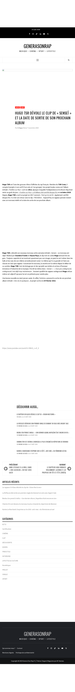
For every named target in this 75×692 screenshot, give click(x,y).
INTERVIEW (6, 556)
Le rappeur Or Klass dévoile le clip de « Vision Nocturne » (36, 414)
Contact (19, 648)
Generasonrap (37, 46)
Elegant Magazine (48, 661)
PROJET (5, 570)
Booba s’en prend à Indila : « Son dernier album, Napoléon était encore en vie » (43, 432)
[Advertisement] (37, 13)
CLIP (22, 107)
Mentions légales (8, 653)
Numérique (6, 565)
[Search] (68, 60)
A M (20, 417)
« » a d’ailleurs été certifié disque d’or (38, 192)
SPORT (4, 579)
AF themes (60, 661)
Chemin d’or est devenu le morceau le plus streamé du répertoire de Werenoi (42, 442)
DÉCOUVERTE (7, 542)
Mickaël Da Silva (23, 426)
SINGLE (5, 574)
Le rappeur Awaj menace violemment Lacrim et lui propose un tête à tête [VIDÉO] (54, 468)
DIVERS (5, 547)
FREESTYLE (6, 552)
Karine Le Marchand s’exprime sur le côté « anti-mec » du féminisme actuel (42, 451)
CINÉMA (5, 533)
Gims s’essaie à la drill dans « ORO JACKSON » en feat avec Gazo (20, 468)
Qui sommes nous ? (8, 648)
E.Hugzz (20, 128)
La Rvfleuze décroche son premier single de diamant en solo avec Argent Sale (42, 423)
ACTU (17, 107)
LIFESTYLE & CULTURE (10, 561)
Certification (6, 529)
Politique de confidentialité (25, 653)
